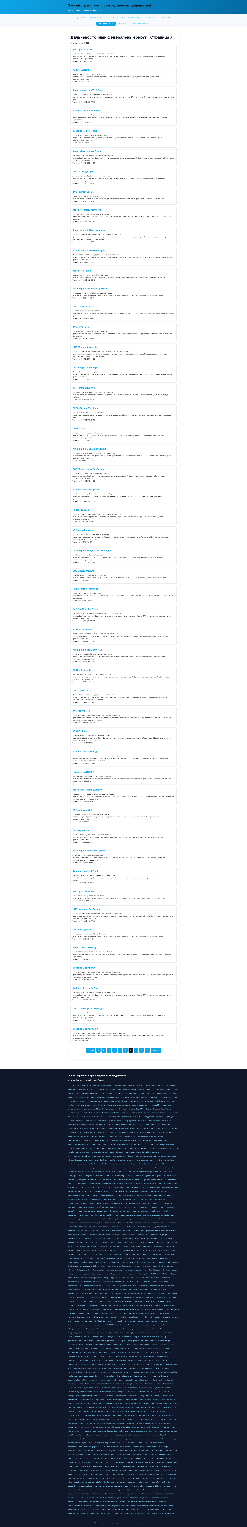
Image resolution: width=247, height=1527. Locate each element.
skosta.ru (113, 1352)
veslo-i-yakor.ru (144, 1207)
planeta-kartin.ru (74, 1506)
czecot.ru (154, 1376)
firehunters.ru (166, 1109)
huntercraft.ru (172, 1372)
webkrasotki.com (115, 1262)
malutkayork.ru (151, 1258)
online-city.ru (136, 1502)
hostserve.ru (133, 1101)
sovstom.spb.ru (172, 1474)
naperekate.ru (101, 1148)
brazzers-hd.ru (171, 1144)
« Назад (91, 1050)
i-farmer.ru (84, 1348)
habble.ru (80, 1105)
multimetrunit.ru (155, 1317)
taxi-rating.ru (172, 1431)
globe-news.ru (84, 1470)
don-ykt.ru (157, 1203)
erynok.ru (106, 1227)
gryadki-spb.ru (122, 1498)
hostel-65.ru (122, 1101)
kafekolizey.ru (165, 1301)
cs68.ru (111, 1152)
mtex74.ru (106, 1502)
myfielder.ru (110, 1478)
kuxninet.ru (155, 1498)
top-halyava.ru (73, 1117)
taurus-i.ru (129, 1435)
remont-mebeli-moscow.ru (129, 1211)
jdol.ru (159, 1219)
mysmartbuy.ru (106, 1187)
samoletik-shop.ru (96, 1513)
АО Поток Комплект (83, 629)
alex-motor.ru (138, 1297)
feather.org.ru (145, 1411)
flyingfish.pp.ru (73, 1360)
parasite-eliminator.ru (90, 1344)
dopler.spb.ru (166, 1305)
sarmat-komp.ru (73, 1235)
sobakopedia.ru (81, 1270)
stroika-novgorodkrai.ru (76, 1454)
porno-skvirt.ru (73, 1101)
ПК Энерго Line (80, 830)
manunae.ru (155, 1191)
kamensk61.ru (168, 1384)
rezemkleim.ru (85, 1223)
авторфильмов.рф (155, 1509)
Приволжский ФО (134, 18)
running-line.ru (151, 1250)
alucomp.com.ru (105, 1419)
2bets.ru (136, 1231)
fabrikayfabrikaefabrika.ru (98, 1144)
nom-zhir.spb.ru (152, 1466)
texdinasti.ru (112, 1509)
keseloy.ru (71, 1396)
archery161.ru (158, 1246)
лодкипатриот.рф (152, 1301)
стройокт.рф (72, 1376)
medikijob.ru (72, 1313)
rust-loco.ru (72, 1254)
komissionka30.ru (108, 1360)
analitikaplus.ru (86, 1282)
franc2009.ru (91, 1454)
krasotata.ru (86, 1085)
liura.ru (148, 1109)
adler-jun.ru (72, 1136)
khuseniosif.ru (129, 1380)
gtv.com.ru (136, 1478)
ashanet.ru (134, 1187)
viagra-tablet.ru (158, 1132)
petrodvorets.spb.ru (107, 1376)
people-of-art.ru (150, 1293)
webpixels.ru (83, 1376)
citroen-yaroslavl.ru (157, 1364)
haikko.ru (71, 1270)
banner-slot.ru (157, 1447)
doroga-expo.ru (160, 1195)
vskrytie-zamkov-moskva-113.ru (121, 1144)
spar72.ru (154, 1411)
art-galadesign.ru (74, 1290)
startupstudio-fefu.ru (134, 1227)
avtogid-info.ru (155, 1482)
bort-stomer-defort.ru (94, 1423)
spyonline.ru (97, 1282)
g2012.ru (133, 1117)
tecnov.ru (103, 1509)
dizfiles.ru (161, 1183)
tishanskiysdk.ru (73, 1431)
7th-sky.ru (118, 1513)
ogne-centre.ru (155, 1470)
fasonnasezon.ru (151, 1439)
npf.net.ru (148, 1270)
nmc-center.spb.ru (97, 1474)
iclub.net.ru (72, 1305)
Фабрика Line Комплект (85, 1028)
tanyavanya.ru (129, 1219)
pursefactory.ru (127, 1180)
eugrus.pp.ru (134, 1242)
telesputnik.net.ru (95, 1407)
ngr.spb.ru (143, 1254)
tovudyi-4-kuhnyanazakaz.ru (129, 1140)
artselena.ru (130, 1423)
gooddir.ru (83, 1262)
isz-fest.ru (92, 1270)
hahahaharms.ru (123, 1117)
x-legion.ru (113, 1129)
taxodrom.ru (141, 1329)
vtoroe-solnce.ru (139, 1372)
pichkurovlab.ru (116, 1203)
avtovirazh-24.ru (136, 1376)
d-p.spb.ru (110, 1290)
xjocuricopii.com (123, 1321)
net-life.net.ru (116, 1238)
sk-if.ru (70, 1368)
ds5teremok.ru (85, 1360)
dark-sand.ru (84, 1129)
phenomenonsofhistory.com (78, 1407)
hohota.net (146, 1282)
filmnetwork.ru (109, 1258)
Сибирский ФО (165, 18)
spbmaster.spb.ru (86, 1392)
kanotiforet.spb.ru (128, 1235)
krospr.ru (83, 1101)
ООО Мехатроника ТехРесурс (88, 469)
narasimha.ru (83, 1191)
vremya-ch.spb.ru (113, 1337)
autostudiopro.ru (149, 1089)
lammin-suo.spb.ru (116, 1250)
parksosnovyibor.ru (149, 1502)
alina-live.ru (119, 1403)
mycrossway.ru (97, 1364)
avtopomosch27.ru (108, 1183)
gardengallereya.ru (143, 1313)
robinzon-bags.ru (111, 1506)
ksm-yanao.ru (72, 1470)
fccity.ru (151, 1388)
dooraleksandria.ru (74, 1132)
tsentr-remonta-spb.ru (134, 1474)
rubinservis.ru (72, 1486)
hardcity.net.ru (162, 1329)
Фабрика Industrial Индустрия (88, 250)
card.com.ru (72, 1274)
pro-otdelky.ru (80, 1097)
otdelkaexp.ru (88, 1286)
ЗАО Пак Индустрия (83, 171)
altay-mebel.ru (164, 1348)
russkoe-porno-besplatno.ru (78, 1203)
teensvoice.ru (167, 1203)
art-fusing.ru (120, 1364)
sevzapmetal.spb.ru (165, 1341)
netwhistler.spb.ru (169, 1407)
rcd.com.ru (160, 1360)
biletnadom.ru (139, 1144)
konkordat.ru (160, 1474)
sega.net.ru (167, 1403)
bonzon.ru (78, 1411)
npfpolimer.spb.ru (165, 1423)
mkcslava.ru (127, 1231)
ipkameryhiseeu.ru (88, 1341)
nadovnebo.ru (132, 1482)
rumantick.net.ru (98, 1356)
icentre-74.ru (131, 1360)
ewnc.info (100, 1270)
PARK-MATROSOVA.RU (159, 1274)
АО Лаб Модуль (80, 731)
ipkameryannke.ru (74, 1443)
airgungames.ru (131, 1121)
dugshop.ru (81, 1254)
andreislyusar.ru (105, 1180)
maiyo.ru (167, 1447)
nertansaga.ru (141, 1183)
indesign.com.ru (73, 1400)
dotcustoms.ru (155, 1187)
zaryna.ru (91, 1211)
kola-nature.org (73, 1392)
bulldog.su (120, 1392)
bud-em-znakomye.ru (89, 1093)
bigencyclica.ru (170, 1246)
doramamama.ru (83, 1215)
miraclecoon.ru (120, 1109)
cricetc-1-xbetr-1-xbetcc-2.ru (154, 1113)
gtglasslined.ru (113, 1333)
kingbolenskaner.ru (125, 1297)
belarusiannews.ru (131, 1403)
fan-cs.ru (174, 1317)
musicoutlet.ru (99, 1392)
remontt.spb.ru (83, 1313)
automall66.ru (134, 1396)
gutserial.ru (117, 1384)
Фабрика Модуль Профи (85, 489)
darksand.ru (119, 1136)
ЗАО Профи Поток (82, 49)
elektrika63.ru (149, 1474)
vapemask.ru (108, 1513)
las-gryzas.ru (111, 1411)
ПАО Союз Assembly (83, 771)
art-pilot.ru (140, 1423)
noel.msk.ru (88, 1372)
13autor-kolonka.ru (95, 1101)
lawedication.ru (144, 1451)
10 (147, 1050)
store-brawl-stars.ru (162, 1125)
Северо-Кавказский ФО (140, 24)
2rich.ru (114, 1101)
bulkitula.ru (88, 1113)
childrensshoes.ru (156, 1352)
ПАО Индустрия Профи (85, 367)
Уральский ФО (150, 18)
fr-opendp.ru (120, 1341)
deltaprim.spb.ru (164, 1258)
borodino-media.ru (158, 1207)
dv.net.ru (176, 1403)
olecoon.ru (143, 1097)
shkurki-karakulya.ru (113, 1235)
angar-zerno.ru (110, 1443)
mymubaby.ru (118, 1254)
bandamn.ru (81, 1136)
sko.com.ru (133, 1290)
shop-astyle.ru (84, 1384)
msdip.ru (152, 1219)
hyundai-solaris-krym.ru (88, 1490)
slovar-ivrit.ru (86, 1199)
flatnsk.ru (113, 1297)
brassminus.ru (168, 1325)
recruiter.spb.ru (132, 1278)
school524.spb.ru (157, 1451)
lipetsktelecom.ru (98, 1156)
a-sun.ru (121, 1352)
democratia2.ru (73, 1348)
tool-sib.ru (144, 1317)
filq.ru (177, 1470)
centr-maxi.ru (72, 1423)
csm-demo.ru (103, 1121)
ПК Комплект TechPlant (85, 588)
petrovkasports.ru (108, 1195)
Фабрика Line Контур (83, 967)
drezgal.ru (175, 1439)
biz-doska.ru (118, 1207)
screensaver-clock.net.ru (115, 1270)
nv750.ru (106, 1191)
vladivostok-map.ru (122, 1152)
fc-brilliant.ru (170, 1478)
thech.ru (83, 1439)
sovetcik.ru (163, 1321)
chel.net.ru (174, 1250)
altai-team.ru (148, 1431)
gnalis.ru (80, 1113)
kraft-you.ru (140, 1085)
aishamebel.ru (86, 1494)
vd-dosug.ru (152, 1097)
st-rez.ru (152, 1462)
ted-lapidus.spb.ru (74, 1344)
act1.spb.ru (161, 1297)
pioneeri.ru (84, 1235)
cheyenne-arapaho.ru (148, 1341)
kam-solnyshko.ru (133, 1341)
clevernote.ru (72, 1498)
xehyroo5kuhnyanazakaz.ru (78, 1144)
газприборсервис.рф (84, 1396)
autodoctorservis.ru (86, 1238)
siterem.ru (128, 1301)
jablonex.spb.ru (107, 1348)
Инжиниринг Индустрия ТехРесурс (91, 550)
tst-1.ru (140, 1117)
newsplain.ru (122, 1191)
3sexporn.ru (102, 1136)
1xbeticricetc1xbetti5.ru (123, 1125)
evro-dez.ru (72, 1183)
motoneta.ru (131, 1443)
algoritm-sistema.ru (159, 1223)
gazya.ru (118, 1466)
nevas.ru (114, 1502)
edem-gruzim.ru (139, 1458)
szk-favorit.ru (95, 1297)
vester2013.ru (131, 1509)
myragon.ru (109, 1313)
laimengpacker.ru (103, 1329)
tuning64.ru (99, 1443)
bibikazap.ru (145, 1407)
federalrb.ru (104, 1439)
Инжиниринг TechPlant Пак (87, 649)
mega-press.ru (151, 1085)
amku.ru (120, 1411)
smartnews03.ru (94, 1109)
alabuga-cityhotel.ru (164, 1089)
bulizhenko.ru (86, 1356)
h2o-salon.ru (139, 1258)
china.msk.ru (110, 1392)
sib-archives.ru (123, 1129)
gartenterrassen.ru (130, 1415)
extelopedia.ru (103, 1250)
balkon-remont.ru (110, 1494)
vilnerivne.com (117, 1372)
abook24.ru (72, 1513)
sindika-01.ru (94, 1129)
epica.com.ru (146, 1478)
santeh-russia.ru (73, 1321)
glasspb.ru (156, 1109)
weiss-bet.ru (82, 1211)
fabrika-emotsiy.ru (142, 1274)
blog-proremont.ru (132, 1494)
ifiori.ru (143, 1337)
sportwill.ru (82, 1509)
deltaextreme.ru (73, 1364)
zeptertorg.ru (152, 1513)
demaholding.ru (120, 1176)
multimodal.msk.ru (158, 1266)
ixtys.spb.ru (142, 1388)
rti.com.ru (154, 1313)
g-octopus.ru (82, 1180)
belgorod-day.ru (95, 1203)
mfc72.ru (150, 1458)
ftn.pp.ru (81, 1329)
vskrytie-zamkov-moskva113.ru (79, 1156)
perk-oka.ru (72, 1180)
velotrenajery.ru (144, 1105)
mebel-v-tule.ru (110, 1317)
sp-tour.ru (166, 1317)
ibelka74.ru (171, 1400)
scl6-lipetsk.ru (171, 1454)
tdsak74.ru (83, 1242)
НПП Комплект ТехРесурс (86, 909)
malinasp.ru (120, 1258)
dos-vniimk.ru (157, 1403)
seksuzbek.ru (102, 1097)
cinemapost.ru (120, 1085)
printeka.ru (143, 1415)
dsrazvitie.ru (151, 1329)
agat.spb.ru (173, 1274)
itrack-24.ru (122, 1089)
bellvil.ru (71, 1411)
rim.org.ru (147, 1325)
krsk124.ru (155, 1278)
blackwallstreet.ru (155, 1333)
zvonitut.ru (117, 1223)
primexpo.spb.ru (160, 1242)
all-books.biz (169, 1380)
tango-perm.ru (73, 1262)
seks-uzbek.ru (113, 1097)
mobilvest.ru (98, 1286)
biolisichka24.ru (128, 1223)
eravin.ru (128, 1478)
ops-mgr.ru (80, 1121)
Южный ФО (123, 24)
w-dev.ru (84, 1258)
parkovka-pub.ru (168, 1415)
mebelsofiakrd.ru (74, 1356)
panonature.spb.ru (136, 1431)
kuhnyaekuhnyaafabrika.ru (77, 1160)
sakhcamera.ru (139, 1238)
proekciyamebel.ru (124, 1325)
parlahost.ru (162, 1502)
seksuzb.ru (130, 1156)
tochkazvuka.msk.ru (135, 1293)
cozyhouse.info (73, 1403)
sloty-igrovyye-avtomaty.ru (144, 1199)
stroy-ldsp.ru (130, 1352)
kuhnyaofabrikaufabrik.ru (117, 1148)
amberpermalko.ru (85, 1486)
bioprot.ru (169, 1360)
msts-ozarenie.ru (129, 1305)
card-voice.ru (167, 1172)
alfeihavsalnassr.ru (74, 1195)
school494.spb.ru (105, 1254)
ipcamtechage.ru (102, 1352)
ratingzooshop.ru (96, 1309)
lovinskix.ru (72, 1109)
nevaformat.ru (121, 1462)
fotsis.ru (157, 1290)
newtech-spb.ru (73, 1223)
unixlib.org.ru (105, 1415)
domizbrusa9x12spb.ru (170, 1187)
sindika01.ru (145, 1129)
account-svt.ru (156, 1490)
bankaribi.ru (146, 1152)
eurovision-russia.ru (85, 1089)
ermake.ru (111, 1498)
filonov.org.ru (83, 1388)
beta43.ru (136, 1368)
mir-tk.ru (94, 1152)
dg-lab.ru (114, 1278)
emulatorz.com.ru (91, 1419)
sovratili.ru (134, 1097)
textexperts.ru (73, 1219)
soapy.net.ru (85, 1466)
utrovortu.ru (85, 1231)
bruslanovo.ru (119, 1301)
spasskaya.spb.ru (74, 1380)
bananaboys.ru (107, 1368)
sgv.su (90, 1262)
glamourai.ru (157, 1325)
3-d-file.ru (112, 1117)
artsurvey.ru (155, 1419)
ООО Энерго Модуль (83, 571)
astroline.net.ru (150, 1297)
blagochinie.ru (139, 1435)
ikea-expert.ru (107, 1486)
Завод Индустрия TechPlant (87, 90)
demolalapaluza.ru (115, 1219)
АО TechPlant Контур (83, 387)
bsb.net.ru (106, 1447)
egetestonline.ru (158, 1478)
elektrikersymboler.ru (99, 1266)
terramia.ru (119, 1313)
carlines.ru (104, 1297)
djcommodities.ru (95, 1191)
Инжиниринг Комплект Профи (88, 850)
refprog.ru (114, 1447)
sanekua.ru (118, 1368)
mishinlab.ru (160, 1101)
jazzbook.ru (133, 1498)
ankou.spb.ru (152, 1262)
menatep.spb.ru (116, 1415)
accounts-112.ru (91, 1121)
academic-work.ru (93, 1368)
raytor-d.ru (91, 1125)
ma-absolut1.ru (94, 1183)
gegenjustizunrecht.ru (161, 1227)
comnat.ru (139, 1270)
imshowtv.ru (98, 1317)
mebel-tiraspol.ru (157, 1380)
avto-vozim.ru (127, 1238)
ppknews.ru (86, 1325)
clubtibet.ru (172, 1293)
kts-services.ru (73, 1129)
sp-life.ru (104, 1129)
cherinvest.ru (128, 1262)
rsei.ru (109, 1400)
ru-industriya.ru (160, 1199)
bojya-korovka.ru (74, 1462)
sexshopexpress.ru (135, 1089)
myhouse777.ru (167, 1470)
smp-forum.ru (133, 1286)
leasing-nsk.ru (143, 1360)
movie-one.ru (171, 1176)
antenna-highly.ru (89, 1132)
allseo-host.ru (143, 1121)
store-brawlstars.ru (171, 1129)
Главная (70, 10)
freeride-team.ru (111, 1089)
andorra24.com (142, 1333)
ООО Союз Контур (82, 690)
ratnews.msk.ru (171, 1364)
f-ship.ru (91, 1258)
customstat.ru (136, 1454)
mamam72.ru (72, 1502)
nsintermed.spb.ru (122, 1376)
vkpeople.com (94, 1380)
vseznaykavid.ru (139, 1513)
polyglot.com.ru (172, 1297)
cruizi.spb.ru (163, 1376)
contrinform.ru (106, 1384)
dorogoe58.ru (91, 1329)
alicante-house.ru (159, 1400)
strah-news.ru (99, 1089)
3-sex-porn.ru (123, 1132)
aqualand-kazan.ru (172, 1451)
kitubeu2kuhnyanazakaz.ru (85, 1148)
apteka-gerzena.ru (138, 1427)
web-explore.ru (171, 1085)
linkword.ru (129, 1348)
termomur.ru (144, 1211)
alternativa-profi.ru (132, 1419)
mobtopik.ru (121, 1317)
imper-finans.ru (137, 1325)
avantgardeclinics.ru (75, 1372)
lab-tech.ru (120, 1478)
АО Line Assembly (81, 70)
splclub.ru (140, 1195)
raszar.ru (155, 1152)
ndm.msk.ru (84, 1309)
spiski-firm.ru (95, 1231)
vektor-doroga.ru (131, 1105)
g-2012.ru (71, 1121)
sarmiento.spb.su (90, 1250)
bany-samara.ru (100, 1400)
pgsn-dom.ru (129, 1439)
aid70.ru (175, 1305)
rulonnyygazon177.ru (75, 1176)
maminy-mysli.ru (106, 1380)
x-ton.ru (114, 1191)
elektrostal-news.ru (113, 1093)
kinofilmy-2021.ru (101, 1219)
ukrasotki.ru (91, 1097)
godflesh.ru (171, 1223)
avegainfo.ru (147, 1246)
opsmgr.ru (159, 1117)
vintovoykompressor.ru (149, 1231)
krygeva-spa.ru (163, 1250)
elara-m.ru (105, 1231)
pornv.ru (176, 1089)
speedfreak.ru (116, 1454)
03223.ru (71, 1085)
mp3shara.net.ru (164, 1439)
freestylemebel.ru (86, 1400)
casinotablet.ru (101, 1211)
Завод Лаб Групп (81, 270)
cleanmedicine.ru (74, 1199)
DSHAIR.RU (98, 1321)
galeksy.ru (79, 1435)
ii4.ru (121, 1333)
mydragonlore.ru (88, 1443)
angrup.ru (122, 1278)
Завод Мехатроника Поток (87, 151)
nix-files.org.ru (73, 1266)
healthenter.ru (169, 1215)
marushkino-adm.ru (75, 1447)
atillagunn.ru (100, 1125)
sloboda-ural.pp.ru (121, 1282)
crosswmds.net (101, 1451)
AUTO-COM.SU (135, 1282)
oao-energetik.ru (89, 1478)
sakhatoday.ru (85, 1266)
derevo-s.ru (95, 1384)
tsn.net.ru (91, 1451)
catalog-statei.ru (153, 1337)
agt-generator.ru (74, 1494)
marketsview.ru (116, 1458)
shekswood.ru (110, 1396)
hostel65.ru (140, 1109)
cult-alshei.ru (96, 1325)
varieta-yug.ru (166, 1121)
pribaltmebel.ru (98, 1506)
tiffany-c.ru (86, 1290)
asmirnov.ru (108, 1431)
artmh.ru (141, 1443)
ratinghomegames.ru (75, 1333)
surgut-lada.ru (93, 1509)
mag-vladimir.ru (146, 1396)
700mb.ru (99, 1403)
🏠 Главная (81, 18)
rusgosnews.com (155, 1254)
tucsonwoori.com (148, 1368)
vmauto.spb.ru (73, 1384)
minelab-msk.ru (142, 1136)
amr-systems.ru (151, 1443)
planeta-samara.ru (92, 1187)
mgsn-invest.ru (131, 1400)
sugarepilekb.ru (94, 1305)
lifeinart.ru (98, 1435)
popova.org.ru (157, 1407)
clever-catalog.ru (168, 1494)
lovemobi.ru (72, 1419)
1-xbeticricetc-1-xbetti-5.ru (120, 1113)
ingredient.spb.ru (151, 1423)
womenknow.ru (144, 1403)
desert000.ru (126, 1337)
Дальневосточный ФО (106, 24)
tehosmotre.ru (154, 1121)
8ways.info (139, 1439)
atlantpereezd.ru (74, 1093)
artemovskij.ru (154, 1305)
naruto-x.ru (117, 1180)
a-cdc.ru (101, 1093)
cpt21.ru (76, 1246)
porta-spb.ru (110, 1474)
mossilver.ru (99, 1293)
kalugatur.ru (166, 1270)
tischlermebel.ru (122, 1396)
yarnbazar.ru (141, 1509)
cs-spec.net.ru (153, 1348)
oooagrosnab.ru (163, 1093)
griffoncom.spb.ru (128, 1274)
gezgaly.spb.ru (148, 1454)
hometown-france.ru (101, 1113)
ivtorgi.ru (136, 1337)
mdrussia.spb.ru (128, 1384)
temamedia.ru (110, 1364)
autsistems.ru (97, 1494)
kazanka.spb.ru (83, 1274)
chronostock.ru (82, 1513)
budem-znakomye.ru (148, 1093)
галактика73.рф (121, 1290)
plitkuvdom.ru (86, 1506)
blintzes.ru (97, 1486)
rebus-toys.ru (130, 1136)
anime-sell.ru (166, 1392)
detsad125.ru (94, 1301)
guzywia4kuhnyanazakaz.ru (146, 1156)
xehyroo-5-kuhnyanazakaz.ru (160, 1148)
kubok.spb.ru (165, 1278)
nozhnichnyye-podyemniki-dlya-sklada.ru (129, 1486)
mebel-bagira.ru (171, 1462)
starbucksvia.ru (90, 1105)
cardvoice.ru (133, 1191)
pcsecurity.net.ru (133, 1317)
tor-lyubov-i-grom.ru (142, 1180)
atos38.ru (160, 1462)
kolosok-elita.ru (105, 1246)
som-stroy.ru (72, 1509)
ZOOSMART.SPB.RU (162, 1309)
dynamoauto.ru (82, 1297)
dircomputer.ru (157, 1215)
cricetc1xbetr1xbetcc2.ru (77, 1125)
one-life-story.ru (172, 1113)
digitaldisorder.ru (74, 1466)
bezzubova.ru (162, 1293)
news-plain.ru (129, 1183)
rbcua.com (95, 1458)
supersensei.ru (73, 1490)
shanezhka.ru (155, 1506)
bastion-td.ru (144, 1286)
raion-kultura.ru (73, 1439)
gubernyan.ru (101, 1333)
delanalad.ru (151, 1183)
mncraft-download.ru (142, 1223)
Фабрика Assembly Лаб (85, 988)
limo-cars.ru (109, 1466)
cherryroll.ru (156, 1494)
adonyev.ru (163, 1097)
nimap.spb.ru (109, 1462)
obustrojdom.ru (151, 1321)
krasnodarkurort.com (85, 1317)
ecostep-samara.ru (98, 1290)
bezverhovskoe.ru (136, 1309)
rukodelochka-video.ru (127, 1506)
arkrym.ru (137, 1215)
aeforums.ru (137, 1266)
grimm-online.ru (131, 1392)
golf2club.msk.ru (125, 1266)
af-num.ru (94, 1427)
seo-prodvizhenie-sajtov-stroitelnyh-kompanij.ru (143, 1172)
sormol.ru (106, 1101)
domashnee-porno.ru (86, 1207)
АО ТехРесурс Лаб (82, 810)
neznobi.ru (170, 1101)
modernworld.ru (120, 1344)
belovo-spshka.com (130, 1451)
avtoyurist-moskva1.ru (76, 1278)
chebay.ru (130, 1462)
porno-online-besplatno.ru (125, 1195)
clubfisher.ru (155, 1211)
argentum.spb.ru (73, 1427)
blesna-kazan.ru (87, 1293)
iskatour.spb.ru (129, 1250)
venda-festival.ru (157, 1129)
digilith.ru (106, 1203)
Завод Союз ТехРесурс (85, 947)
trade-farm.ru (144, 1187)
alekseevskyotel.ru (116, 1439)
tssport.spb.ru (130, 1333)
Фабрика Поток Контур (84, 751)
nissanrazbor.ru (124, 1502)
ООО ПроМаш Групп (83, 306)
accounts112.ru (85, 1117)
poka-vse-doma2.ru (116, 1121)
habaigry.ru (170, 1266)
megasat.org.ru (148, 1356)
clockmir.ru (162, 1372)
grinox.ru (104, 1305)
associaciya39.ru (146, 1242)
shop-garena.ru (137, 1113)
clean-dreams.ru (127, 1215)
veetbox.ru (110, 1085)
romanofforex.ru (73, 1282)
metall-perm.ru (73, 1309)
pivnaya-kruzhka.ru (86, 1219)
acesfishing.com (142, 1462)
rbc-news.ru (172, 1097)
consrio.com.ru (128, 1246)
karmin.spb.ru (98, 1396)
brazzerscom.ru (147, 1140)
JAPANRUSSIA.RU (109, 1325)
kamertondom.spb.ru (102, 1238)
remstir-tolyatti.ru (141, 1219)
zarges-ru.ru (147, 1227)
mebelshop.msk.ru (120, 1286)
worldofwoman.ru (113, 1215)
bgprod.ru (172, 1458)
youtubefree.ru (171, 1183)
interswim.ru (72, 1451)
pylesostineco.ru (115, 1305)
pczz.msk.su (93, 1376)
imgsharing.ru (72, 1207)
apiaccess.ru (108, 1309)
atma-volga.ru (86, 1431)
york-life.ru (149, 1195)
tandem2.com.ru (133, 1470)
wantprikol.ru (168, 1509)
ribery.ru (170, 1195)
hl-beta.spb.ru (92, 1254)
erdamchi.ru (72, 1215)
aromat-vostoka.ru (74, 1286)
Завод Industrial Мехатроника (88, 230)
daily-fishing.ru (121, 1356)
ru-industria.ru (73, 1227)
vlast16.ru (71, 1250)
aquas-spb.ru (105, 1372)
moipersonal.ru (95, 1502)
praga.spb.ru (164, 1235)
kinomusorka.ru (116, 1231)
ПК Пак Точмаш (80, 510)
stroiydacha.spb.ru (97, 1470)
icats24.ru (71, 1435)
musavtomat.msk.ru (137, 1321)
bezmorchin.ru (172, 1242)
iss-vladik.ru (88, 1411)
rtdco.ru (121, 1172)
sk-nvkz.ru (156, 1344)
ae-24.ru (166, 1490)
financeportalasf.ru (74, 1478)
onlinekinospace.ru (118, 1227)
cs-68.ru (176, 1148)
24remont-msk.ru (143, 1490)
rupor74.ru (86, 1458)
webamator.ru (82, 1183)
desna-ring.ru (83, 1498)
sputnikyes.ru (113, 1266)
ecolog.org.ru (153, 1235)
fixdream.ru (89, 1435)
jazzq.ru (146, 1376)
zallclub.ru (146, 1266)
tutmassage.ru (142, 1235)
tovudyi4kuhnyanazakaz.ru (115, 1156)
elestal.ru (120, 1105)
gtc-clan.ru (129, 1407)
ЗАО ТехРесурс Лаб (83, 192)
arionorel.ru (118, 1380)
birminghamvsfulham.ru (167, 1231)
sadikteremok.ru (143, 1506)
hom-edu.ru (85, 1427)
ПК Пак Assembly (81, 670)
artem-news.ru (165, 1313)
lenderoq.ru (109, 1293)
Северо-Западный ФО (115, 18)
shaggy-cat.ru (149, 1117)
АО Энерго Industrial (83, 530)
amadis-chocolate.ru (97, 1235)
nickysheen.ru (151, 1372)
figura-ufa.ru (109, 1403)
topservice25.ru (89, 1333)
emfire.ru (71, 1097)
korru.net (79, 1250)
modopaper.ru (144, 1191)
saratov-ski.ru (84, 1474)
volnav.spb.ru (130, 1270)
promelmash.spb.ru (130, 1388)
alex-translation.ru (162, 1368)
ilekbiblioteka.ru (109, 1482)
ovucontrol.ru (127, 1199)
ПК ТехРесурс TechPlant (85, 408)
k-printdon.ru (150, 1435)
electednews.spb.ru (132, 1411)
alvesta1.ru (162, 1262)
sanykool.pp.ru (93, 1415)
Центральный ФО (96, 18)
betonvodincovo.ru (121, 1431)
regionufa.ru (72, 1211)
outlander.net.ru (144, 1392)
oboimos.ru (167, 1333)
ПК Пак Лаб (78, 428)
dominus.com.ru (73, 1415)
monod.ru (138, 1384)
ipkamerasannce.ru (145, 1400)
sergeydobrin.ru (120, 1293)
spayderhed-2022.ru (158, 1180)
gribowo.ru (71, 1113)
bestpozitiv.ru (119, 1435)
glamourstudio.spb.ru (163, 1388)
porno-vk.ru (124, 1097)
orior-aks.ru (72, 1297)
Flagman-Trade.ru (115, 1451)
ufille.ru (78, 1085)
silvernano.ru (111, 1105)
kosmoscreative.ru (157, 1286)
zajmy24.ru (114, 1140)
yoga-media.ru (97, 1431)
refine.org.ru (148, 1384)
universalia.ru (113, 1211)
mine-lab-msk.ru (102, 1132)
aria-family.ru (72, 1187)
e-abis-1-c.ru (135, 1129)
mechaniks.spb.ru (88, 1352)
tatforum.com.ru (118, 1419)
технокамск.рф (95, 1388)
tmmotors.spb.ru (109, 1321)
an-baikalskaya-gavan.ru (116, 1490)
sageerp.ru (131, 1329)
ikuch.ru (86, 1337)
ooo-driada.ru (83, 1301)
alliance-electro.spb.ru (154, 1238)
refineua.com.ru (140, 1348)
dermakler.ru (145, 1419)
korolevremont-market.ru (130, 1093)
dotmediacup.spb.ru (142, 1380)
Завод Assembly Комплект (86, 209)
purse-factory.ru (145, 1132)
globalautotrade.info (121, 1309)
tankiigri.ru (163, 1411)
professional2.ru (109, 1423)
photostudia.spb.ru (97, 1313)
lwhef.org (99, 1482)
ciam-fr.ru (130, 1085)
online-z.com (163, 1282)
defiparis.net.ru (99, 1411)
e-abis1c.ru (150, 1125)
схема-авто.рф (103, 1278)
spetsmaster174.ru (74, 1341)
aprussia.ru (127, 1466)
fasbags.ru (169, 1132)
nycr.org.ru (95, 1337)
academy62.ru (129, 1313)
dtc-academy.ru (165, 1466)
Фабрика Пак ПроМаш (84, 130)
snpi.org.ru (140, 1250)
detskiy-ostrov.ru (140, 1262)
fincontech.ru (92, 1136)
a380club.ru (138, 1176)
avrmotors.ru (170, 1286)
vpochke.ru (99, 1462)
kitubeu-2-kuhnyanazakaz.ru (138, 1148)
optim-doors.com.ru (75, 1337)
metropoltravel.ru (131, 1207)
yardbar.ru (157, 1396)
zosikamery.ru (108, 1282)
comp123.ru (147, 1203)
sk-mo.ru (122, 1470)
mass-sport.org (94, 1348)
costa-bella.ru (123, 1242)
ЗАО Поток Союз (81, 326)
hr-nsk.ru (161, 1443)
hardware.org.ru (91, 1278)
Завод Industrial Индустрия (87, 789)
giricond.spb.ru (93, 1439)
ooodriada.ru (116, 1388)
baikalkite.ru (120, 1474)
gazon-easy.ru (82, 1305)
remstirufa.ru (165, 1211)
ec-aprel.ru (100, 1478)
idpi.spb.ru (135, 1447)
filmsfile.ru (102, 1490)
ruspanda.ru (128, 1513)
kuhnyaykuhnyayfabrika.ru (97, 1160)
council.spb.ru (139, 1301)
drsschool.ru (149, 1309)
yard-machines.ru (138, 1466)
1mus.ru (111, 1136)
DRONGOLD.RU (167, 1344)
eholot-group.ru (145, 1344)
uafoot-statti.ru (138, 1125)
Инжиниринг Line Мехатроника (89, 448)
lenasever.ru (166, 1105)
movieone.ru (171, 1180)
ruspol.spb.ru (110, 1341)
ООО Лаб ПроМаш (82, 929)
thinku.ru (121, 1509)
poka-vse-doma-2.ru (99, 1117)
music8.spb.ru (145, 1278)
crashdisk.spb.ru (98, 1466)
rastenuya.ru (72, 1089)
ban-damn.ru (133, 1132)
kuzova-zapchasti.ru (118, 1329)
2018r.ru (82, 1423)
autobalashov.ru (73, 1231)
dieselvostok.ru (168, 1254)
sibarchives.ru (93, 1180)
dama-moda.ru (132, 1344)
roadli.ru (82, 1187)
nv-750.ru (119, 1183)
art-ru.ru (81, 1419)
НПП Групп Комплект (83, 891)
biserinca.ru (72, 1317)
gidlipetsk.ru (72, 1301)
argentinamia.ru (150, 1176)
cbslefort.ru (131, 1364)
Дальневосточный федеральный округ (87, 10)
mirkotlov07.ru (85, 1364)
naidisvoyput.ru (118, 1400)
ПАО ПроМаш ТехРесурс (85, 609)
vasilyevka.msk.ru (152, 1427)
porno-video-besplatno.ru (101, 1199)
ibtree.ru (84, 1415)
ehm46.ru (103, 1498)
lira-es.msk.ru (125, 1447)
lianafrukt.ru (127, 1368)
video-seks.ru (136, 1152)
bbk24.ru (121, 1494)
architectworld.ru (88, 1462)
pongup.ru (131, 1109)
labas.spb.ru (108, 1435)
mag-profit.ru (121, 1360)
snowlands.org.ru (142, 1352)
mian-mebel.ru (83, 1502)
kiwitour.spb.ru (167, 1396)
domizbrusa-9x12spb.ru (104, 1176)
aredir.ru (164, 1419)
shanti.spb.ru (105, 1458)
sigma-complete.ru (106, 1344)
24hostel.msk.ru (73, 1258)
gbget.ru (164, 1191)
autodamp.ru (72, 1191)
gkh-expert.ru (160, 1454)
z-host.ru (71, 1148)
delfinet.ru (101, 1105)
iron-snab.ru (112, 1242)
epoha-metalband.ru (131, 1254)
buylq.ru (96, 1372)
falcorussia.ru (72, 1238)
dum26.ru (100, 1341)
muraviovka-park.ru (98, 1215)
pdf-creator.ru (173, 1262)
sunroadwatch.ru (143, 1364)
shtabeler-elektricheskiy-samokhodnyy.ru (161, 1486)
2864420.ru (87, 1140)
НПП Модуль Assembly (84, 347)
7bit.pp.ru (156, 1270)
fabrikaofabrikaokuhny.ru (167, 1156)
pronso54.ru (156, 1105)
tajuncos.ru (96, 1195)
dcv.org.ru (164, 1337)
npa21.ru (103, 1337)
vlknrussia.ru (102, 1152)
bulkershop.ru (145, 1494)
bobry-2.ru (127, 1372)
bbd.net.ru (108, 1286)
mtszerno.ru (110, 1356)
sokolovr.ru (167, 1219)
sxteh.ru (161, 1513)
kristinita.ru (147, 1215)
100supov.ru (130, 1490)
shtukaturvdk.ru (167, 1506)
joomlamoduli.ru (80, 1368)
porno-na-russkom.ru (146, 1101)
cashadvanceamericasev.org (109, 1427)
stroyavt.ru (168, 1238)
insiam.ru (138, 1246)
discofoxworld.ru (107, 1109)
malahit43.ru (165, 1498)
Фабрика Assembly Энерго (86, 110)
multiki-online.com (101, 1262)
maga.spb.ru (155, 1392)
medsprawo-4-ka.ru (75, 1140)
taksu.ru (139, 1203)
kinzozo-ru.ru (93, 1242)
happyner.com (73, 1474)
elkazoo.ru (126, 1454)
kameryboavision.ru (113, 1274)
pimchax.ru (161, 1144)
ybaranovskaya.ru (74, 1325)
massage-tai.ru (97, 1223)
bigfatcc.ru (71, 1105)
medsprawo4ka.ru (160, 1140)
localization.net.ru (161, 1356)
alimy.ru (154, 1282)
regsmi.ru (99, 1258)
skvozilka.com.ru (154, 1415)
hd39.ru (152, 1360)
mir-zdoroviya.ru (106, 1301)
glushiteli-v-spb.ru (134, 1356)
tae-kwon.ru (117, 1246)
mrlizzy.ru (167, 1352)
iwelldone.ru (121, 1443)
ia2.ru (70, 1246)
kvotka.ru (103, 1242)
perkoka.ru (161, 1176)
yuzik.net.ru (128, 1458)
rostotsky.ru (171, 1207)
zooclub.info (72, 1388)
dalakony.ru (175, 1309)
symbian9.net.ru (86, 1321)
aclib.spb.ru (96, 1360)
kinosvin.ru (130, 1258)
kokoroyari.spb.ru (74, 1293)
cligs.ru (137, 1407)
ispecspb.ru (84, 1246)
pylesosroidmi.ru (118, 1407)
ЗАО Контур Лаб (81, 710)
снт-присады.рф (88, 1482)
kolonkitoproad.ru (74, 1482)
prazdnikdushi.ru (99, 1085)
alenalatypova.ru (112, 1470)
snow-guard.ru (89, 1176)
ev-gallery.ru (169, 1117)
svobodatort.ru (160, 1431)
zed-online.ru (150, 1144)
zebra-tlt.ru (83, 1227)
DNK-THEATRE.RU (74, 1352)
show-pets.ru (82, 1109)
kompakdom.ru (144, 1498)
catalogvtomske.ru (74, 1458)
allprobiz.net (121, 1482)
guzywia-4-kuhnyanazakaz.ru (78, 1152)
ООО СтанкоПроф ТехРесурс (88, 1008)
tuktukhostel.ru (162, 1435)
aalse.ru (130, 1176)
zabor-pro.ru (72, 1329)
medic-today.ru (129, 1203)
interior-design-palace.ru (92, 1447)
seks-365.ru (117, 1199)
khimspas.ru (173, 1419)
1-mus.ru (113, 1132)
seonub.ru (107, 1223)
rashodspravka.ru (161, 1458)
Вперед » (155, 1050)
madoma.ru (86, 1195)
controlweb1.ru (73, 1242)
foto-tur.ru (109, 1207)
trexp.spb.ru (125, 1427)
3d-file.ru (110, 1125)
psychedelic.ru (145, 1447)
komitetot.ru (82, 1451)
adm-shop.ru (143, 1482)
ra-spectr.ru (106, 1388)
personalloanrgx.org (168, 1427)
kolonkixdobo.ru (103, 1454)
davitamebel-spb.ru (145, 1290)
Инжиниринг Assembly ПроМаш (89, 288)
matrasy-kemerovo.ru (121, 1187)
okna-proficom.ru (95, 1227)
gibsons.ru (120, 1423)
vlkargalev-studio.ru (87, 1403)
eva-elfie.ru (100, 1207)
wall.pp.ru (106, 1407)
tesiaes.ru (175, 1270)
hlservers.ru (144, 1470)
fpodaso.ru (174, 1093)
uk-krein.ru (158, 1384)
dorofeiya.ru (94, 1498)
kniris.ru (84, 1380)
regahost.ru (94, 1246)
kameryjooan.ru (142, 1305)
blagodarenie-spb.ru (100, 1140)
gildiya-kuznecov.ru (97, 1274)
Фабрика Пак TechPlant (85, 871)
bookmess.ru (119, 1348)
